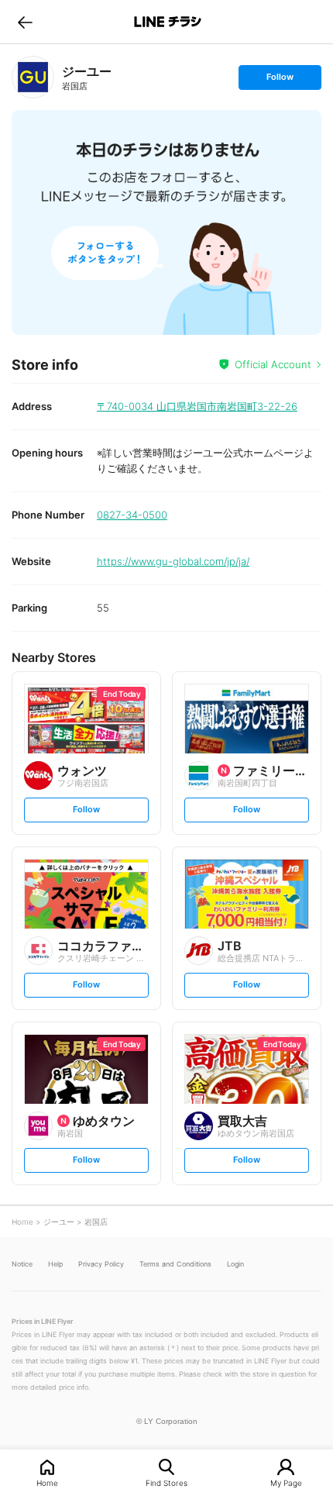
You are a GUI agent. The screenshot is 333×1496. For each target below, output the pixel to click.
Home (47, 1482)
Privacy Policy (101, 1263)
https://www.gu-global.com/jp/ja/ (173, 561)
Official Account (273, 364)
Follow (280, 80)
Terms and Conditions (175, 1263)
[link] (33, 77)
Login (235, 1263)
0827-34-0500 (132, 514)
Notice (22, 1263)
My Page (286, 1482)
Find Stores (166, 1482)
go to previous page (25, 21)
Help (55, 1263)
